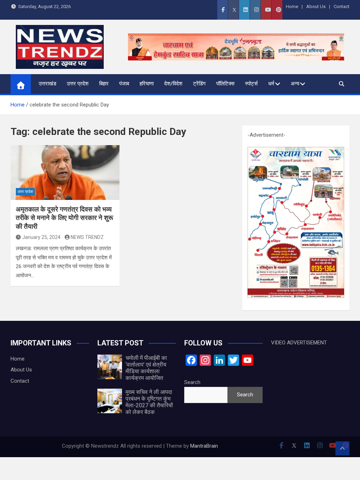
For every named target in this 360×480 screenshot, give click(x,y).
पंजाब (124, 83)
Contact (341, 6)
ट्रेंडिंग (199, 83)
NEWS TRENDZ (87, 237)
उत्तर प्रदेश (78, 83)
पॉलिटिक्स (225, 83)
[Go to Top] (342, 448)
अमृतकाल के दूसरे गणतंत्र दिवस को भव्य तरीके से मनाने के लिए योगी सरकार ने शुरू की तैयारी (64, 218)
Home (292, 6)
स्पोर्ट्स (251, 83)
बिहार (104, 83)
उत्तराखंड (47, 83)
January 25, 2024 (41, 237)
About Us (316, 6)
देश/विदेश (173, 83)
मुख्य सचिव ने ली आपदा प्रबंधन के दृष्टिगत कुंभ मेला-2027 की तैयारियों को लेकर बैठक (149, 402)
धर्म (271, 83)
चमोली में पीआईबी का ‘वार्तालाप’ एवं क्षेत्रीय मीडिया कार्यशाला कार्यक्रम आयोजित (146, 368)
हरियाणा (147, 83)
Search (192, 382)
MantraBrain (204, 446)
